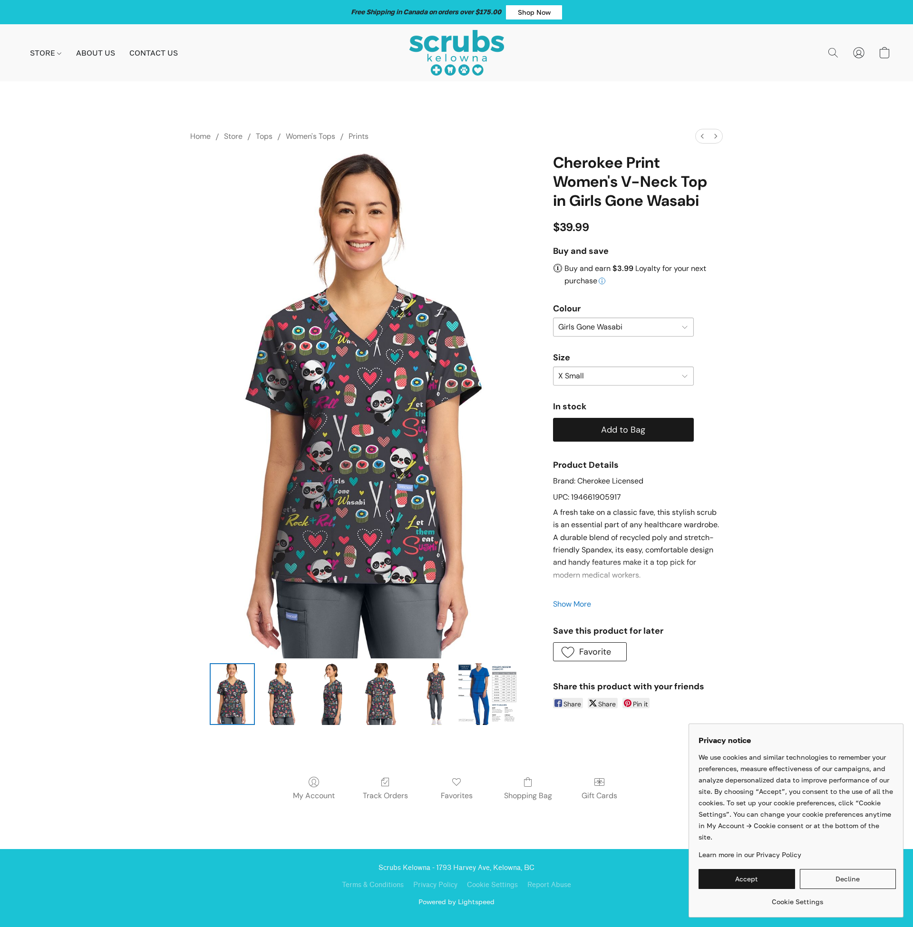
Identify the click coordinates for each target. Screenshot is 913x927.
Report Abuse (549, 885)
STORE (43, 53)
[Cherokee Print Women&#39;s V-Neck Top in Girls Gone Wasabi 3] (380, 694)
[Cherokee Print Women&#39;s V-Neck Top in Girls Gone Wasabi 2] (331, 694)
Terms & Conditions (373, 885)
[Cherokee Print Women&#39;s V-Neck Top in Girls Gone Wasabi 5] (487, 694)
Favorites (457, 796)
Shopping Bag (528, 796)
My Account (314, 796)
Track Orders (385, 796)
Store (233, 136)
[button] (534, 12)
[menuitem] (702, 136)
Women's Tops (310, 136)
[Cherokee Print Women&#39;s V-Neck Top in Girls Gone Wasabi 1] (281, 694)
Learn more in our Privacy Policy (750, 854)
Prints (359, 136)
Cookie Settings (492, 885)
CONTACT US (153, 53)
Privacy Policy (435, 885)
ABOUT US (95, 53)
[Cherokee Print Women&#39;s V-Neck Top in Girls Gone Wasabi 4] (430, 694)
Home (200, 136)
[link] (797, 898)
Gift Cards (599, 796)
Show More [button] (572, 604)
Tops (264, 136)
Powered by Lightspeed (456, 902)
